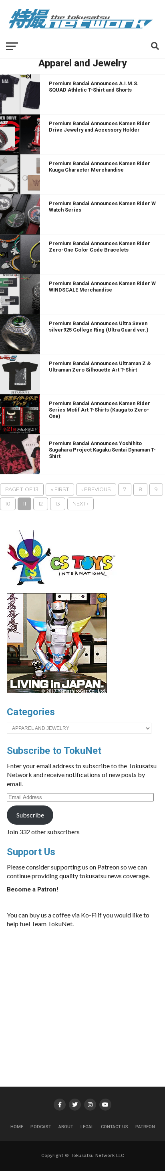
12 (40, 504)
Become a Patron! (32, 889)
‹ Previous (96, 489)
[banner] (57, 691)
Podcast (40, 1126)
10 (7, 504)
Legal (87, 1126)
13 (57, 504)
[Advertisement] (98, 994)
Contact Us (114, 1126)
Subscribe (30, 815)
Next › (80, 504)
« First (60, 489)
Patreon (145, 1126)
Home (16, 1126)
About (65, 1126)
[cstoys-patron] (64, 589)
